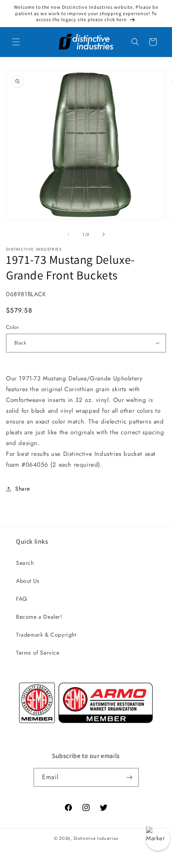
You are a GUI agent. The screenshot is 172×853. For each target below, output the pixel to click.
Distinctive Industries (96, 838)
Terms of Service (38, 653)
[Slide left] (68, 234)
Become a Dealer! (39, 617)
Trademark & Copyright (46, 635)
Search (25, 563)
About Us (28, 581)
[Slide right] (103, 234)
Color (12, 327)
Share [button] (22, 489)
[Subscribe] (129, 777)
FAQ (21, 599)
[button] (16, 42)
